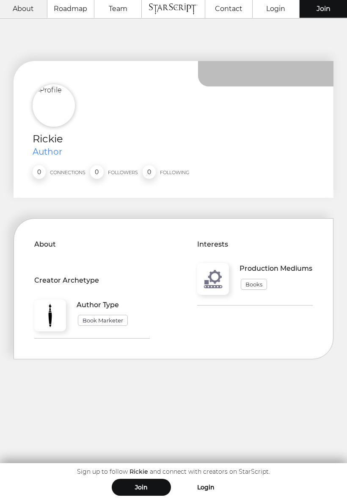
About (23, 9)
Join (323, 9)
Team (118, 9)
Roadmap (70, 9)
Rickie (48, 139)
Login (275, 9)
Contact (228, 9)
